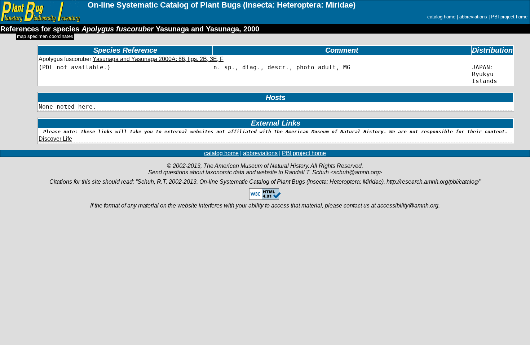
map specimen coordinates (45, 36)
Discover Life (55, 139)
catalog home (441, 16)
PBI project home (509, 16)
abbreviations (473, 16)
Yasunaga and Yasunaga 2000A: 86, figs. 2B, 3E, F (158, 59)
